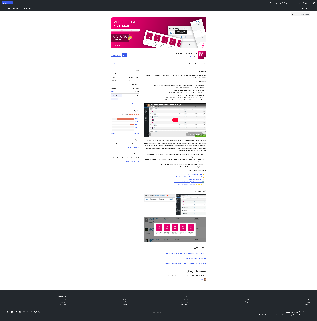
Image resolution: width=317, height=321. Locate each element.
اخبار (309, 299)
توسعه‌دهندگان (184, 302)
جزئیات (203, 63)
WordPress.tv (183, 304)
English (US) (114, 91)
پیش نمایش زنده (116, 55)
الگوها (248, 304)
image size (114, 95)
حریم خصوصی (306, 304)
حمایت (125, 302)
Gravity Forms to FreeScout (186, 184)
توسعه (176, 63)
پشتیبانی (113, 63)
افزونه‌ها (247, 302)
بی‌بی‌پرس (63, 302)
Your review (135, 133)
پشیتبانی (186, 299)
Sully (191, 56)
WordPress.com (61, 296)
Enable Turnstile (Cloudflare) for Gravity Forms (188, 182)
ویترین (247, 296)
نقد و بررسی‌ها (193, 63)
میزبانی (308, 302)
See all (113, 133)
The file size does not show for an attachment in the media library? (185, 253)
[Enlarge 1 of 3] (204, 196)
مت (64, 299)
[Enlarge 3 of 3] (204, 219)
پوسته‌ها (247, 299)
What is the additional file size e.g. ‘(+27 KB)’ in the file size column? (185, 263)
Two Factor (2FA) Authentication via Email (189, 177)
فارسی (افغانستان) (290, 312)
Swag (125, 304)
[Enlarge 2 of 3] (172, 196)
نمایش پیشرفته (135, 103)
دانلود (124, 55)
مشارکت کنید (124, 296)
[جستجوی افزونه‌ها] (293, 14)
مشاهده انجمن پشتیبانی (132, 147)
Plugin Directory (306, 8)
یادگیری (186, 296)
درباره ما (308, 296)
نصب (183, 63)
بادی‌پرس (63, 304)
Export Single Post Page (194, 174)
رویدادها (125, 299)
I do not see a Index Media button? (195, 258)
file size (120, 95)
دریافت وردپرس (7, 3)
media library (114, 98)
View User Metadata (195, 179)
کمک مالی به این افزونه (132, 161)
